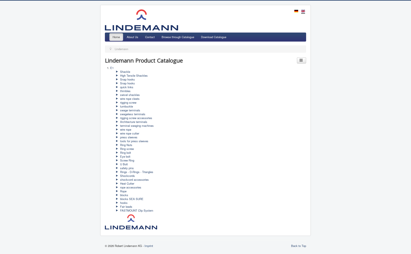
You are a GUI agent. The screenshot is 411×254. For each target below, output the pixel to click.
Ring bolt (125, 153)
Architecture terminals (133, 122)
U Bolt (123, 164)
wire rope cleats (129, 99)
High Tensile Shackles (133, 75)
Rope (123, 191)
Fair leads (125, 207)
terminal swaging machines (136, 126)
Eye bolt (124, 156)
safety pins (126, 168)
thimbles (125, 91)
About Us (132, 37)
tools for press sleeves (133, 141)
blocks (123, 195)
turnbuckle (126, 106)
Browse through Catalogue (178, 37)
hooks (123, 203)
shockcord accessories (134, 180)
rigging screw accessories (135, 118)
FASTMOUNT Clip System (136, 210)
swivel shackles (129, 95)
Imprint (148, 246)
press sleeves (128, 137)
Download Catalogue (213, 37)
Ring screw (126, 149)
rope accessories (130, 187)
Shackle (124, 72)
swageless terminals (132, 114)
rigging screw (127, 102)
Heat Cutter (126, 183)
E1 (112, 68)
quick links (126, 87)
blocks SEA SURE (131, 199)
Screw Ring (126, 160)
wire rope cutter (129, 133)
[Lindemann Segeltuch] (194, 221)
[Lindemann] (132, 221)
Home (116, 37)
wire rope (125, 129)
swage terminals (129, 110)
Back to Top (298, 246)
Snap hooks (127, 79)
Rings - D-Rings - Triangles (136, 172)
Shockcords (127, 176)
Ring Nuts (125, 145)
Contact (150, 37)
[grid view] (301, 60)
